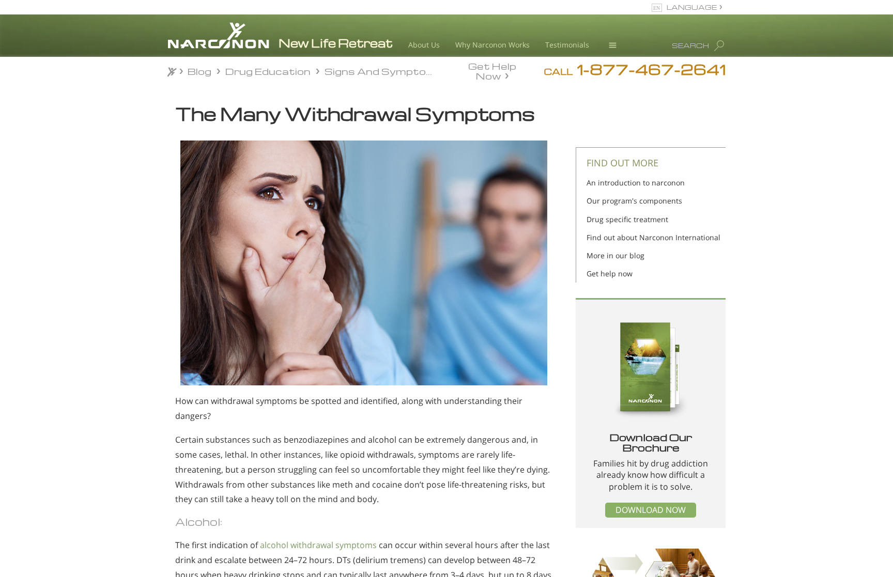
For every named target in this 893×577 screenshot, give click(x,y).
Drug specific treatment (627, 219)
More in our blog (615, 255)
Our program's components (634, 201)
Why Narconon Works (492, 45)
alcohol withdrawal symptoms (318, 545)
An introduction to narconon (636, 183)
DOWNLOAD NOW (650, 510)
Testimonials (567, 45)
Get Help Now (492, 70)
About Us (424, 45)
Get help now (610, 273)
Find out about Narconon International (653, 237)
